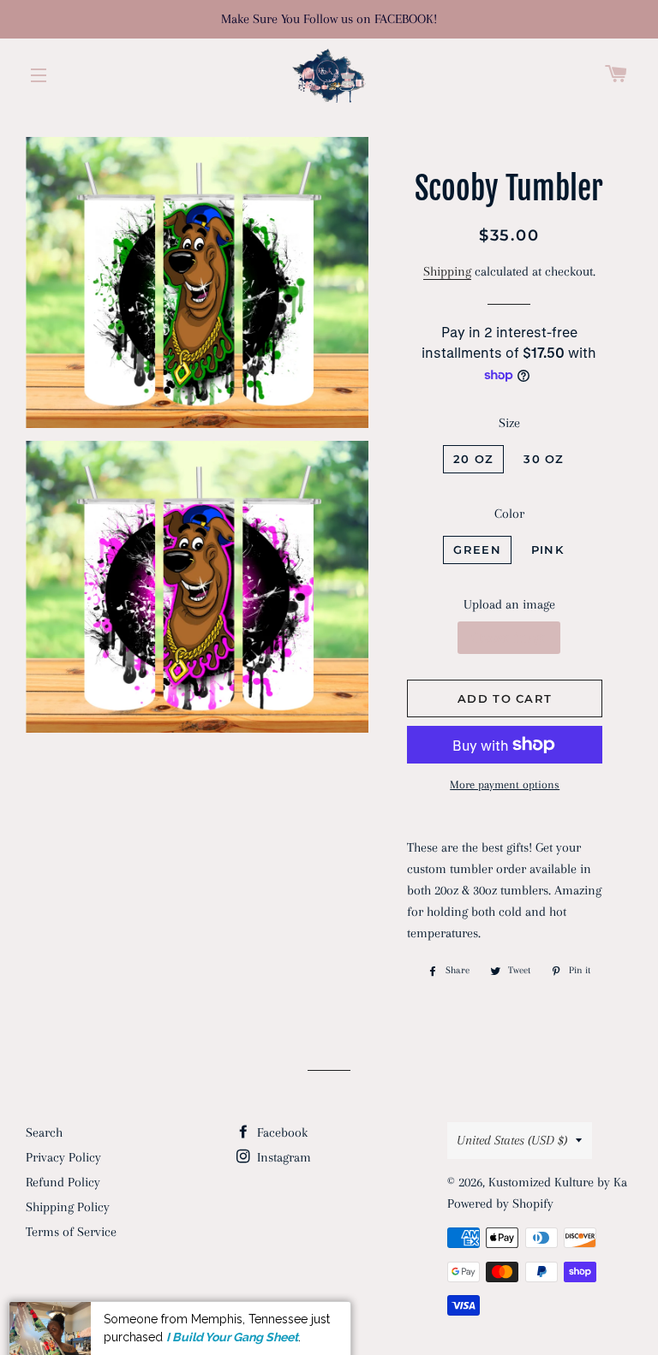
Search (44, 1132)
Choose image (509, 637)
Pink (547, 549)
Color (509, 513)
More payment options (504, 784)
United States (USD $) (512, 1140)
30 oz (544, 459)
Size (509, 423)
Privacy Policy (63, 1157)
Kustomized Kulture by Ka (557, 1182)
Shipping (447, 271)
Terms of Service (71, 1231)
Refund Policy (63, 1182)
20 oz (473, 459)
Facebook (281, 1132)
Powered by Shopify (500, 1203)
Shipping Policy (68, 1207)
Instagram (282, 1157)
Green (477, 549)
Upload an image (509, 604)
